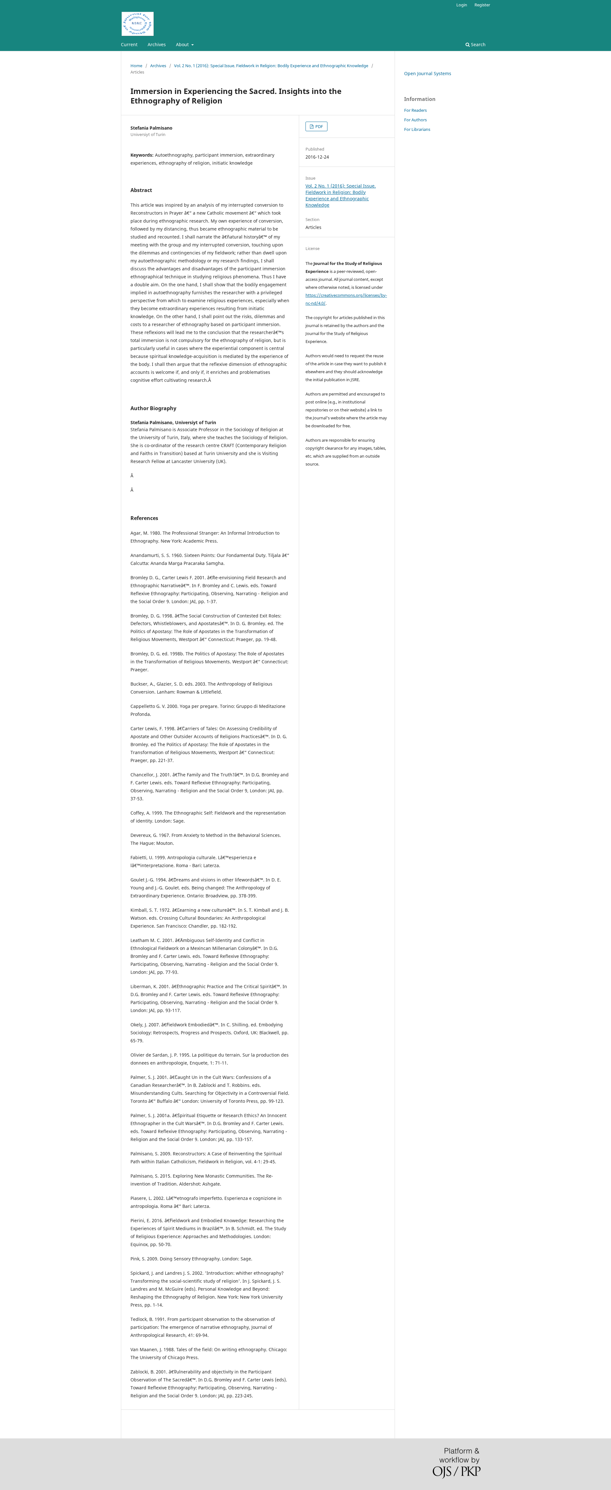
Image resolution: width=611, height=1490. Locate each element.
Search (478, 44)
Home (136, 65)
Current (129, 44)
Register (482, 5)
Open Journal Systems (427, 73)
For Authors (415, 120)
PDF (318, 126)
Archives (157, 44)
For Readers (415, 110)
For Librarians (417, 129)
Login (461, 5)
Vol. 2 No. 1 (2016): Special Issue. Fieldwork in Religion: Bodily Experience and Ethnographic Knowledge (271, 65)
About (183, 44)
